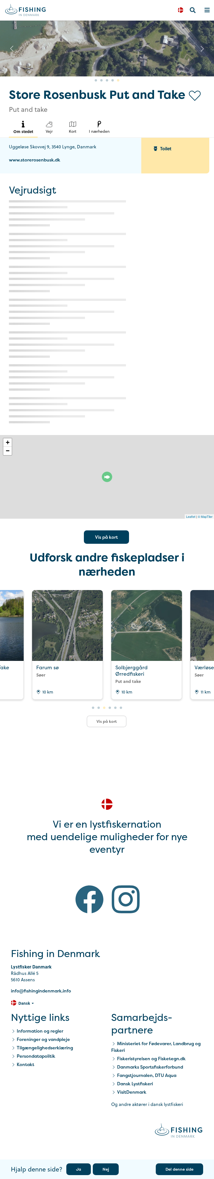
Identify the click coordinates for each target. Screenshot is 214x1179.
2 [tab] (101, 80)
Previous (11, 48)
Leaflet (190, 516)
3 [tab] (107, 80)
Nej (106, 1169)
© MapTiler (205, 516)
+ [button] (7, 442)
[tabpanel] (107, 48)
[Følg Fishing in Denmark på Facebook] (89, 900)
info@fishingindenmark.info (41, 991)
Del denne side (179, 1169)
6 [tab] (121, 708)
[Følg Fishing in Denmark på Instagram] (126, 900)
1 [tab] (95, 80)
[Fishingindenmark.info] (178, 1131)
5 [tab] (118, 80)
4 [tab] (112, 80)
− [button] (7, 450)
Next (202, 48)
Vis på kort (106, 537)
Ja (78, 1169)
